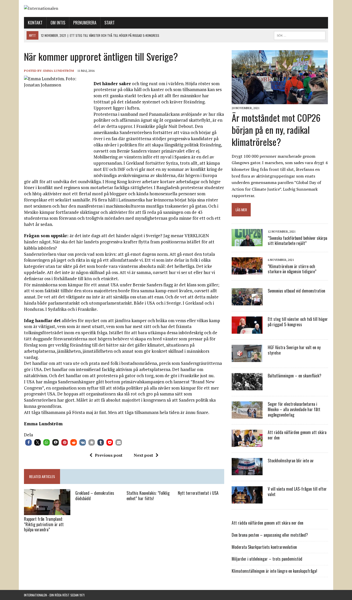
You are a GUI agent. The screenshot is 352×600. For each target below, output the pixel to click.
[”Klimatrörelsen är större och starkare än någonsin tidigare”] (247, 271)
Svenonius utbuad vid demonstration (296, 291)
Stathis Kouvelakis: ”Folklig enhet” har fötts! (148, 495)
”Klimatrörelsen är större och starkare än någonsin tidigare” (292, 269)
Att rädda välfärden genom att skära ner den (297, 435)
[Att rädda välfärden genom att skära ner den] (247, 443)
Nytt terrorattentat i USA (198, 493)
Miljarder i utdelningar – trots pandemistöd (267, 559)
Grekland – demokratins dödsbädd (94, 495)
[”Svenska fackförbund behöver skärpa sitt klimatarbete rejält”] (247, 243)
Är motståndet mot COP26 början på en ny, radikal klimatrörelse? (276, 129)
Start (109, 23)
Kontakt (35, 23)
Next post (143, 455)
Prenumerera (84, 23)
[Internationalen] (176, 8)
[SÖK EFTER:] (299, 35)
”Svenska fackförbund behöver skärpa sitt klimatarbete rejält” (297, 240)
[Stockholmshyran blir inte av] (247, 472)
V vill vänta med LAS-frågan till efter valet (297, 491)
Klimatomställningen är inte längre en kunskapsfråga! (274, 571)
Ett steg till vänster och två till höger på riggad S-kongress (298, 322)
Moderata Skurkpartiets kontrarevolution (264, 547)
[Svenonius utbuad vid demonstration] (247, 302)
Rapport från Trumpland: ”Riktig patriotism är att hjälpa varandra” (44, 524)
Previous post (108, 455)
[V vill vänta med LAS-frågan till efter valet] (247, 500)
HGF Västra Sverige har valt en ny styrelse (294, 350)
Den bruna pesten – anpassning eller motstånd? (270, 535)
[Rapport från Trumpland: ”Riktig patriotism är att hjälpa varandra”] (47, 511)
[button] (28, 442)
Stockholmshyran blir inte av (290, 460)
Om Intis (58, 23)
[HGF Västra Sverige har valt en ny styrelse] (247, 358)
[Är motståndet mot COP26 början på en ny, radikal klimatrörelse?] (280, 101)
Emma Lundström (58, 71)
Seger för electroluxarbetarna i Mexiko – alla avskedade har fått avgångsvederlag (294, 409)
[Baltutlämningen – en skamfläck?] (247, 387)
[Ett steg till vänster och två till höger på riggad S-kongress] (247, 330)
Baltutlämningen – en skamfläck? (294, 376)
